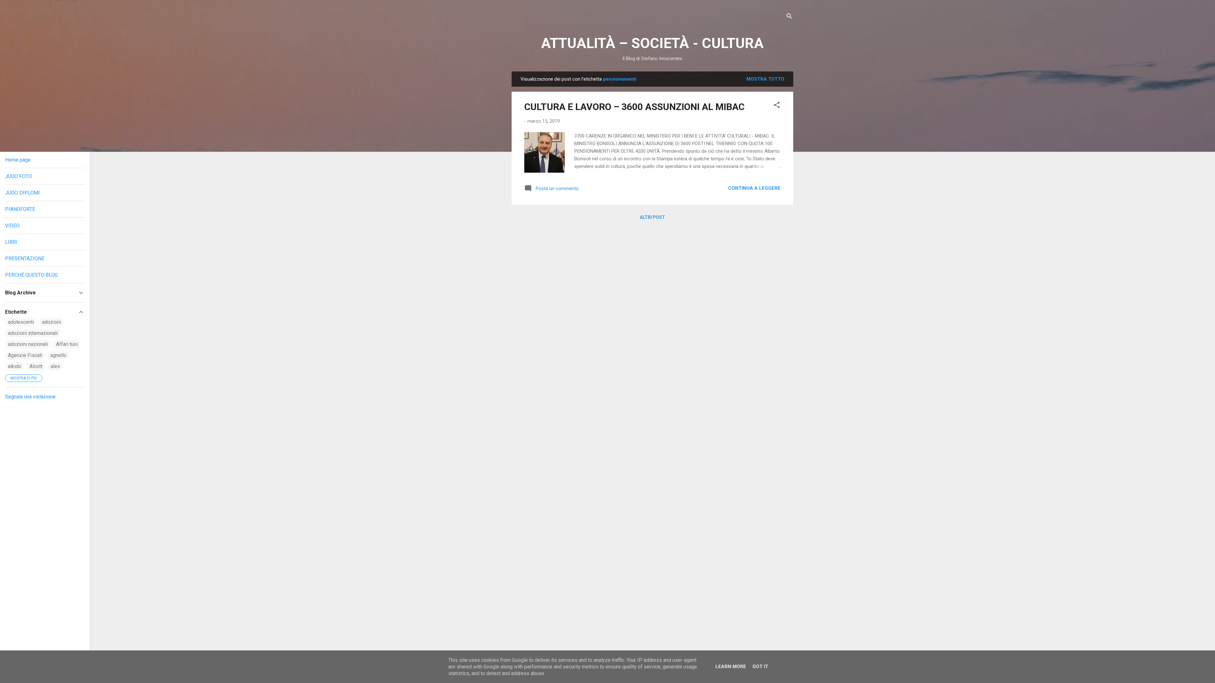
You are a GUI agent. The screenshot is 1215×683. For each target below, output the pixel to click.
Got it (760, 666)
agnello (58, 355)
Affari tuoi (67, 344)
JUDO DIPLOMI (22, 193)
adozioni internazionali (33, 333)
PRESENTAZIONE (24, 258)
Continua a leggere (754, 188)
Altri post (652, 217)
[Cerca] (789, 17)
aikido (14, 366)
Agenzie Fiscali (25, 355)
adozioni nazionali (28, 344)
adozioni (51, 322)
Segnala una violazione (30, 397)
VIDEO (12, 226)
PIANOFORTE (20, 209)
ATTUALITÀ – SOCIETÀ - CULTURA (652, 43)
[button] (777, 106)
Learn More (730, 666)
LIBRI (11, 242)
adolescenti (21, 322)
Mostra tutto (765, 79)
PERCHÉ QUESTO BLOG (31, 275)
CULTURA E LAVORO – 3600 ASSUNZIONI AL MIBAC (634, 106)
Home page (18, 160)
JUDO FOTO (18, 176)
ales (55, 366)
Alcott (35, 366)
